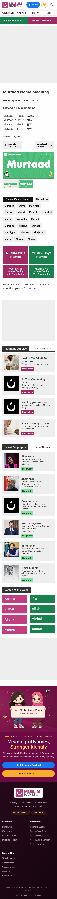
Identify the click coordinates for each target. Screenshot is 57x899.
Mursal (8, 219)
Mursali (32, 239)
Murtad (35, 219)
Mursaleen (42, 199)
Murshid (33, 212)
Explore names (28, 773)
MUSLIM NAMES (8, 13)
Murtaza (9, 212)
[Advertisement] (28, 54)
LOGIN (49, 13)
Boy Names (7, 827)
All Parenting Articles (43, 348)
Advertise (38, 895)
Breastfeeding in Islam (39, 835)
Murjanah (39, 232)
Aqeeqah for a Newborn (40, 840)
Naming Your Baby (38, 831)
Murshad (9, 225)
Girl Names (7, 831)
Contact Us (7, 876)
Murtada (35, 225)
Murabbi (47, 212)
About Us (6, 871)
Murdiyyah (10, 232)
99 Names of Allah (10, 835)
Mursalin (9, 206)
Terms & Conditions (23, 895)
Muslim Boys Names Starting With (41, 271)
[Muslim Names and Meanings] (12, 5)
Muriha (20, 239)
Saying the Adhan (37, 844)
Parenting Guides (37, 827)
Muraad (23, 225)
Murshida (34, 206)
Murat (21, 206)
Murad (21, 212)
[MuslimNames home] (28, 793)
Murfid (8, 239)
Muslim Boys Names (41, 255)
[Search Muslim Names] (52, 5)
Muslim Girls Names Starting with (15, 271)
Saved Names (8, 862)
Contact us (30, 288)
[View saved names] (44, 5)
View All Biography (44, 447)
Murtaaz (25, 232)
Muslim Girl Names (41, 20)
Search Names (8, 858)
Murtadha (21, 219)
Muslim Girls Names (15, 255)
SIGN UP (35, 13)
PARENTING (21, 13)
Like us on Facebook (30, 765)
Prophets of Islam (9, 840)
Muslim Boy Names (13, 20)
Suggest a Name (9, 867)
